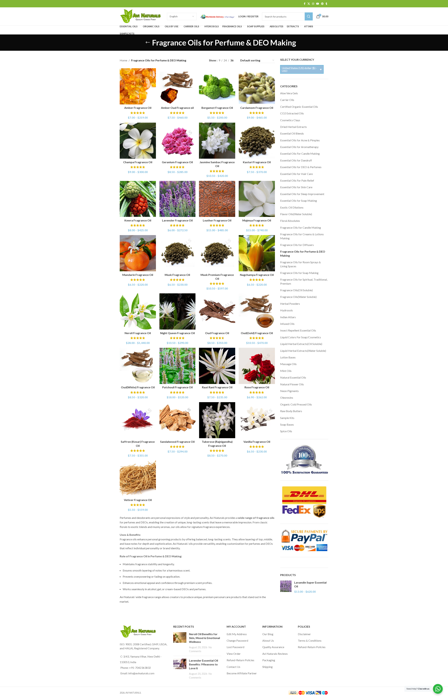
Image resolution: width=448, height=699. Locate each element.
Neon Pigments (289, 391)
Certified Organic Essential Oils (299, 106)
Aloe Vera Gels (289, 93)
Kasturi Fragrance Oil (257, 162)
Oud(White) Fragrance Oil (138, 387)
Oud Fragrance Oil (217, 333)
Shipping (267, 666)
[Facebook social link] (304, 3)
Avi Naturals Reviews (275, 653)
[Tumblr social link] (326, 3)
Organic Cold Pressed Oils (296, 404)
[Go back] (147, 42)
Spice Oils (286, 431)
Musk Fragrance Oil (177, 274)
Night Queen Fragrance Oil (177, 333)
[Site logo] (141, 16)
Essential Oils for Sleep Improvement (302, 194)
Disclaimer (304, 634)
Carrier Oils (287, 99)
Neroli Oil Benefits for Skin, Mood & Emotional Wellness (204, 638)
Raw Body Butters (291, 411)
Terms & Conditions (309, 640)
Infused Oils (287, 323)
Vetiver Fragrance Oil (138, 500)
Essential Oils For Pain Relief (297, 180)
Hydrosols (286, 310)
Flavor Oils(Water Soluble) (296, 214)
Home (123, 60)
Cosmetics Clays (290, 120)
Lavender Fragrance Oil (177, 220)
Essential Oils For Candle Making (300, 153)
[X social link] (308, 3)
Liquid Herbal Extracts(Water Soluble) (303, 350)
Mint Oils (286, 370)
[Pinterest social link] (322, 3)
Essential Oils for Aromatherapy (299, 147)
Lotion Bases (288, 357)
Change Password (237, 640)
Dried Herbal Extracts (293, 126)
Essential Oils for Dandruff (296, 160)
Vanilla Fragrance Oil (256, 441)
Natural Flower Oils (292, 384)
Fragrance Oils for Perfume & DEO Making (302, 253)
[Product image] (138, 86)
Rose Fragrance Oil (256, 387)
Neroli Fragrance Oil (138, 333)
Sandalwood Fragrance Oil (177, 441)
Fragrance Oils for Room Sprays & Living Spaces (300, 264)
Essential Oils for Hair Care (296, 173)
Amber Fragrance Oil (137, 107)
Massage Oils (288, 364)
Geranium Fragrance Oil (177, 162)
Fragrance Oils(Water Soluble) (298, 296)
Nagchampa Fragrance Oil (257, 274)
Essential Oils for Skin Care (296, 187)
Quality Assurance (273, 647)
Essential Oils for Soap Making (298, 200)
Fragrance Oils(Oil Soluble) (296, 290)
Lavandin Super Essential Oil (310, 584)
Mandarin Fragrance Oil (137, 274)
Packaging (268, 660)
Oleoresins (286, 397)
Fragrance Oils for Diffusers (297, 244)
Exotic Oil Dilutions (291, 207)
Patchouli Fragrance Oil (177, 387)
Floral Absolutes (290, 220)
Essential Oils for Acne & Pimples (300, 140)
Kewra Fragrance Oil (137, 220)
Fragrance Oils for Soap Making (299, 272)
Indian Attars (288, 317)
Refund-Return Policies (240, 660)
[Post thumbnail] (179, 642)
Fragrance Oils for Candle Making (300, 227)
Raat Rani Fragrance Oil (217, 387)
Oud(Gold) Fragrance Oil (257, 333)
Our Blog (267, 634)
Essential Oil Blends (292, 133)
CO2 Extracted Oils (292, 113)
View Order (234, 653)
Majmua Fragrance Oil (256, 220)
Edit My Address (237, 634)
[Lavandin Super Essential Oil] (286, 587)
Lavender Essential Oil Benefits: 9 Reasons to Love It (203, 664)
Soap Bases (287, 424)
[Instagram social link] (313, 3)
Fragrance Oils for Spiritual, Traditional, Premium (303, 281)
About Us (268, 640)
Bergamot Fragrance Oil (217, 107)
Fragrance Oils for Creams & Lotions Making (302, 236)
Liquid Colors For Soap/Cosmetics (300, 337)
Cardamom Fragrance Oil (256, 107)
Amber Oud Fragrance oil (177, 107)
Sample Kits (287, 417)
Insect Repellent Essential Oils (298, 330)
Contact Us (233, 666)
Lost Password (235, 647)
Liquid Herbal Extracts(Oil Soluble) (301, 343)
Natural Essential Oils (293, 377)
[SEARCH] (309, 16)
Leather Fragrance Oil (217, 220)
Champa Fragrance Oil (137, 162)
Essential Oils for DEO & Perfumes (300, 167)
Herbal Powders (290, 303)
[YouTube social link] (317, 3)
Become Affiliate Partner (242, 673)
